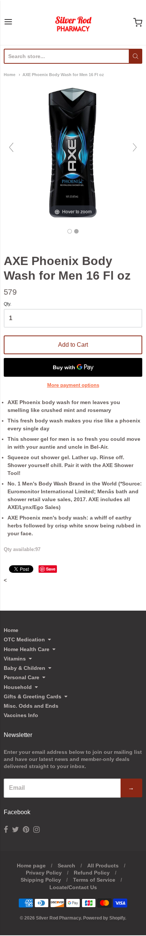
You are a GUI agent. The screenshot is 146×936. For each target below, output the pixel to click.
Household (18, 687)
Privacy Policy (44, 873)
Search (66, 866)
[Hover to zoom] (73, 151)
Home (9, 74)
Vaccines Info (21, 715)
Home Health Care (26, 649)
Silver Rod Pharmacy (58, 918)
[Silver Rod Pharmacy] (73, 22)
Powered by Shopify (104, 918)
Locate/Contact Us (73, 887)
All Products (103, 866)
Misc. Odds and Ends (31, 706)
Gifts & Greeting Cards (32, 696)
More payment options (73, 385)
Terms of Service (94, 880)
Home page (31, 866)
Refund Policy (92, 873)
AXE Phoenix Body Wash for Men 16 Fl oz (63, 74)
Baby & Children (24, 668)
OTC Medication (24, 639)
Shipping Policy (41, 880)
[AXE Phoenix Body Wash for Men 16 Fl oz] (69, 231)
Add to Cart (73, 344)
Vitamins (15, 659)
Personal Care (21, 677)
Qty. (7, 304)
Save (50, 569)
